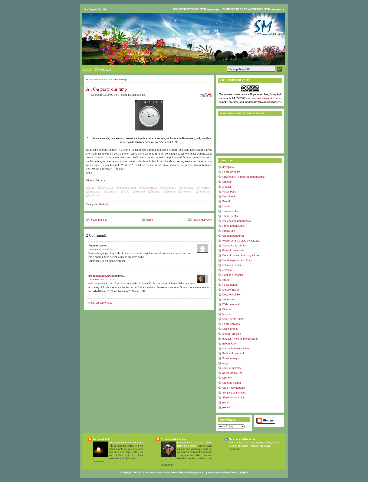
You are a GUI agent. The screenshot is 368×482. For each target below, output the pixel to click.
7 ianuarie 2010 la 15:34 (100, 249)
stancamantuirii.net (267, 98)
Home (87, 69)
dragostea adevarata (101, 275)
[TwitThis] (203, 187)
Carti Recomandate (233, 387)
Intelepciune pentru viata (236, 221)
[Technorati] (168, 187)
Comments (277, 9)
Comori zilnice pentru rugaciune (240, 255)
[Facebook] (186, 187)
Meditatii (99, 79)
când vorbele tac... (232, 368)
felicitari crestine (231, 333)
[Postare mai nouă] (96, 219)
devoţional (228, 167)
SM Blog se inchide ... (234, 392)
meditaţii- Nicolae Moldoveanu (240, 338)
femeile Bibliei (230, 289)
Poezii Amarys (230, 358)
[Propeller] (185, 191)
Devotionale (103, 69)
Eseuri (226, 201)
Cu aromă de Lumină (173, 439)
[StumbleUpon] (126, 187)
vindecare (228, 299)
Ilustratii (226, 206)
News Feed (213, 9)
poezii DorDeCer (232, 373)
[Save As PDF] (210, 94)
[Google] (139, 191)
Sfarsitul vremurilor (233, 397)
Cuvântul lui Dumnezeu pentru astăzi (243, 176)
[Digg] (90, 187)
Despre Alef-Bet (231, 294)
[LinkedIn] (111, 191)
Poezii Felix (229, 191)
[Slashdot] (203, 191)
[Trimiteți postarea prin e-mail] (202, 94)
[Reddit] (154, 191)
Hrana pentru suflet (233, 225)
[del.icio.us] (106, 187)
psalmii (226, 407)
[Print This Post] (206, 94)
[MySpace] (93, 191)
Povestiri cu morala (233, 250)
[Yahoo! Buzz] (148, 187)
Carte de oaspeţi (232, 382)
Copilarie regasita (232, 275)
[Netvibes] (93, 195)
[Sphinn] (169, 191)
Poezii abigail (230, 284)
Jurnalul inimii (101, 439)
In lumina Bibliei (231, 265)
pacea (226, 402)
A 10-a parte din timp (106, 89)
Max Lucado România (242, 439)
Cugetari (227, 181)
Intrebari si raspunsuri (234, 245)
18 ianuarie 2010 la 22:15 (101, 279)
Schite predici (230, 328)
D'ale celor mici (231, 304)
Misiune (226, 314)
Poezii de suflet (231, 172)
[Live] (125, 191)
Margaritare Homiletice (235, 348)
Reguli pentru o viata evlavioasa (241, 240)
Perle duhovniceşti (233, 353)
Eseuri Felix (229, 343)
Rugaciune (228, 230)
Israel (225, 279)
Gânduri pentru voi (233, 235)
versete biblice (230, 211)
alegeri (226, 363)
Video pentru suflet (233, 319)
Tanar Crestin (230, 216)
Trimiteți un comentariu (99, 302)
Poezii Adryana (231, 324)
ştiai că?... (228, 377)
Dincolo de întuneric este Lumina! (126, 442)
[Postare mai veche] (200, 219)
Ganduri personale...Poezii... (238, 260)
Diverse (226, 309)
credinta (227, 270)
